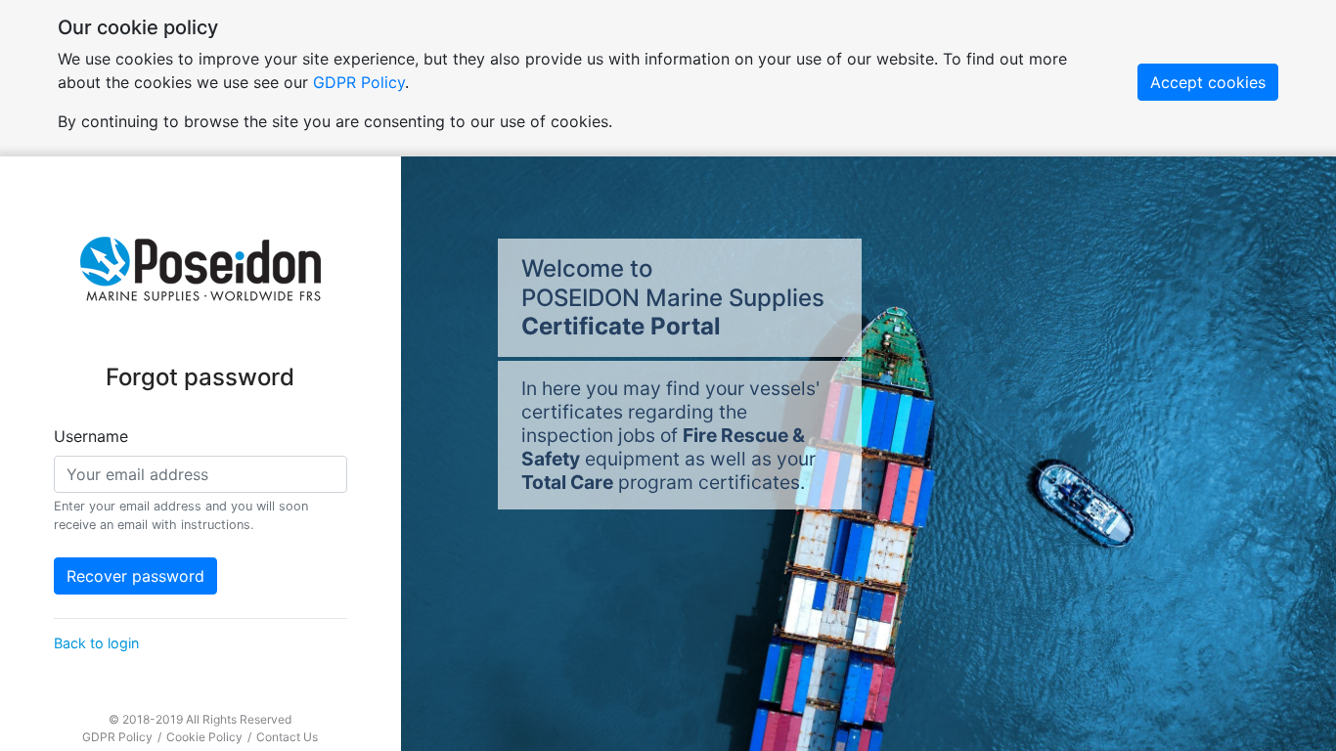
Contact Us (287, 736)
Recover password (135, 576)
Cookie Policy (205, 736)
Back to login (96, 643)
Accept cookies (1208, 82)
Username (91, 436)
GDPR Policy (359, 82)
